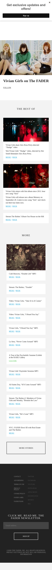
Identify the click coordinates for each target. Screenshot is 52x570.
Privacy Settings (14, 552)
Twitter (31, 476)
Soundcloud (33, 496)
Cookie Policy (19, 493)
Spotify (31, 500)
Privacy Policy (17, 489)
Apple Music (32, 492)
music (8, 157)
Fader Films (18, 501)
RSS (29, 504)
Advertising (19, 480)
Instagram (32, 488)
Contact (17, 476)
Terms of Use (19, 484)
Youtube (31, 484)
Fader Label (19, 497)
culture (13, 361)
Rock (14, 157)
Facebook (32, 480)
